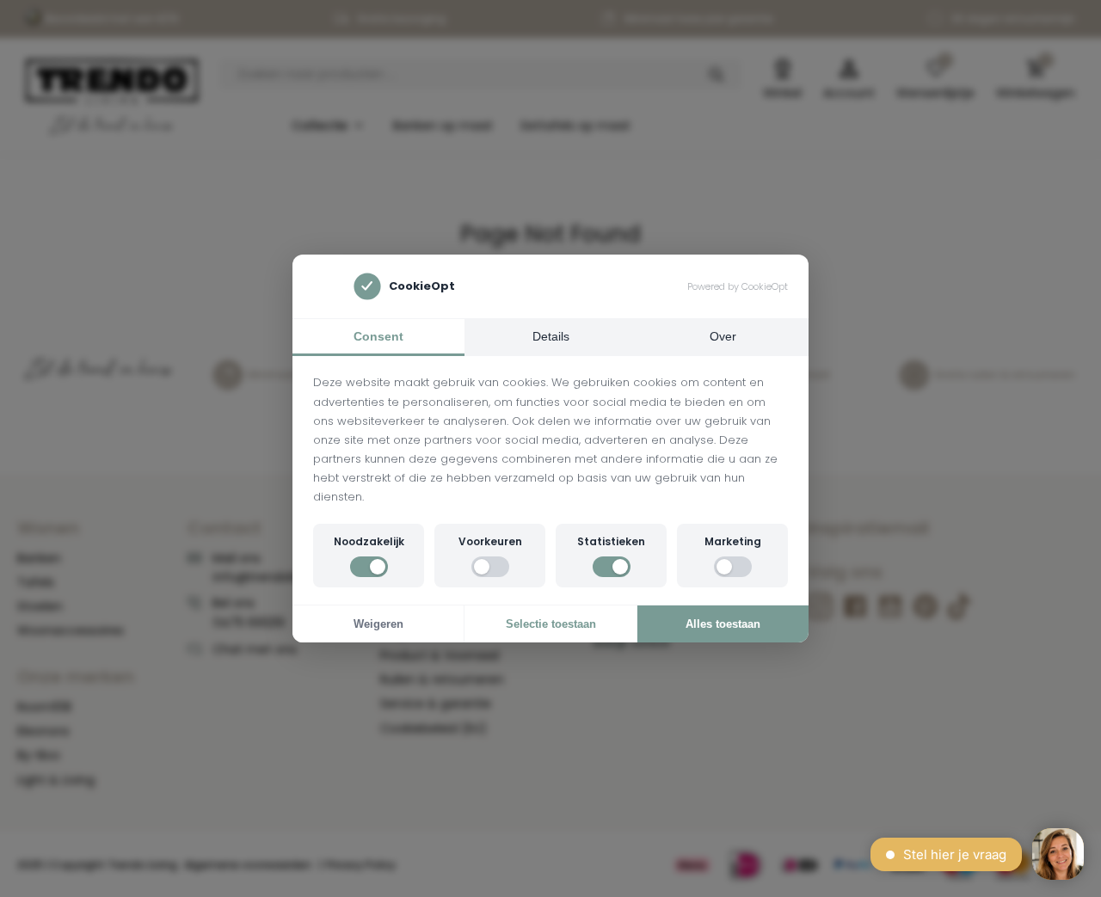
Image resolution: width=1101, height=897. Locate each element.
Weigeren (378, 623)
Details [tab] (550, 336)
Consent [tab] (378, 336)
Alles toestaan (723, 623)
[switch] (369, 566)
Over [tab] (723, 336)
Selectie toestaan (551, 623)
